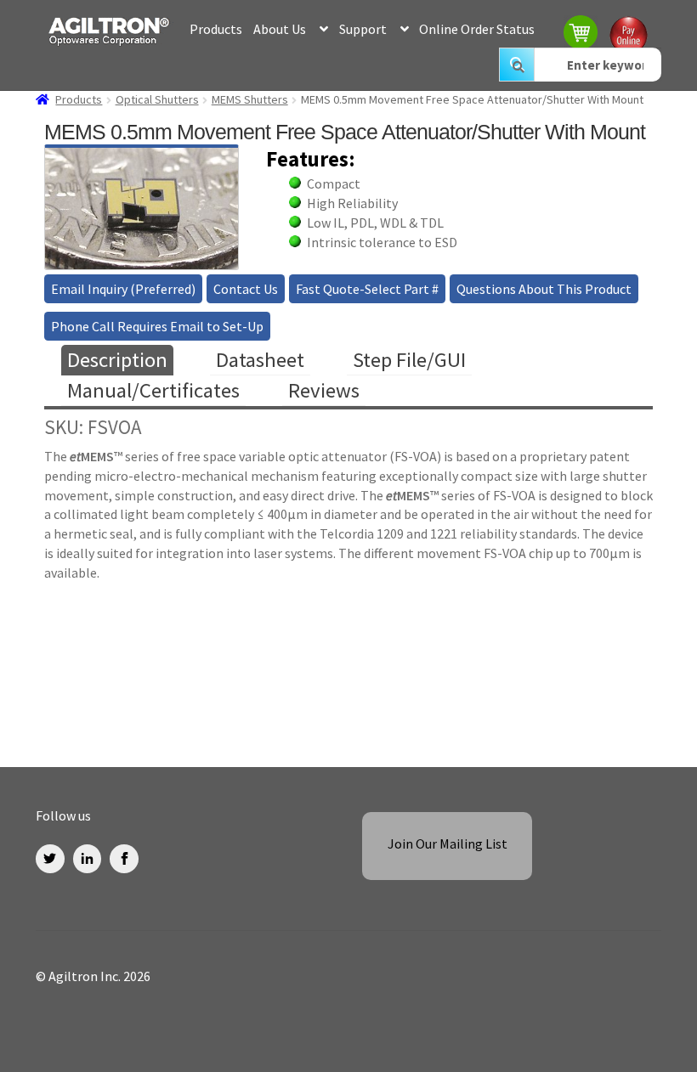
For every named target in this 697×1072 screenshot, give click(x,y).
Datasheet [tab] (260, 360)
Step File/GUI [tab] (409, 360)
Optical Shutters (157, 99)
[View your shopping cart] (582, 34)
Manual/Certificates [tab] (153, 390)
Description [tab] (117, 360)
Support (363, 28)
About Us (279, 28)
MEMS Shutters (250, 99)
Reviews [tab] (324, 390)
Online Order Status (477, 28)
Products (216, 28)
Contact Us (245, 288)
